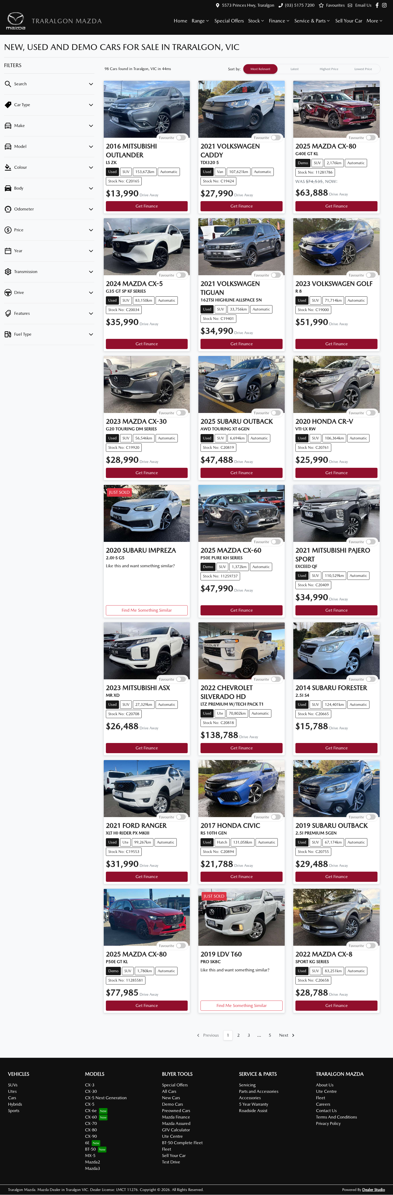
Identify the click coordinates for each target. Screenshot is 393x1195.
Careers (323, 1104)
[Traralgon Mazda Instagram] (385, 5)
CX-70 (91, 1123)
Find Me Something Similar (147, 610)
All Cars (169, 1091)
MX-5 (90, 1155)
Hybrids (15, 1104)
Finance (277, 21)
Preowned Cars (176, 1110)
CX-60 (91, 1117)
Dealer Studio (373, 1190)
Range (198, 21)
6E (87, 1142)
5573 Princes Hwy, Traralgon (248, 5)
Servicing (247, 1084)
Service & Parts (310, 21)
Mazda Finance (176, 1117)
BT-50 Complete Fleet (182, 1142)
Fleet (166, 1149)
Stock (254, 21)
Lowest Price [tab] (363, 69)
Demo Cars (172, 1104)
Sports (13, 1110)
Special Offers (229, 21)
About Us (324, 1084)
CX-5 (89, 1104)
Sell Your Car (348, 21)
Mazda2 (92, 1162)
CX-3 (89, 1084)
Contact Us (326, 1110)
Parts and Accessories (258, 1091)
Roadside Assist (253, 1110)
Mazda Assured (176, 1123)
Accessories (250, 1097)
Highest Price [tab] (329, 69)
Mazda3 (92, 1168)
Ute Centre (172, 1136)
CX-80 (91, 1129)
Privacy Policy (328, 1123)
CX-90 (91, 1136)
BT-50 (90, 1149)
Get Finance (147, 206)
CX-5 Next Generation (106, 1097)
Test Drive (171, 1162)
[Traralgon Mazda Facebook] (378, 5)
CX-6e (91, 1110)
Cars (12, 1097)
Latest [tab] (295, 69)
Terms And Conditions (336, 1117)
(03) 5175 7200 (299, 5)
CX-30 (91, 1091)
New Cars (171, 1097)
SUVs (12, 1084)
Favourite (166, 137)
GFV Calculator (176, 1129)
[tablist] (311, 69)
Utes (12, 1091)
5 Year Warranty (253, 1104)
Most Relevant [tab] (260, 69)
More (372, 21)
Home (180, 21)
